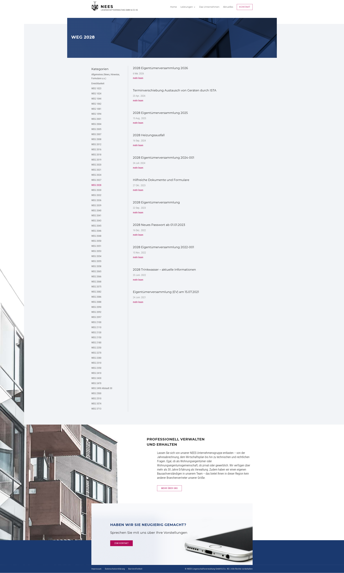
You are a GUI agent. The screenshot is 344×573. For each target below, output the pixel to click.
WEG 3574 (96, 403)
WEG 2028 (96, 185)
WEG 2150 (96, 337)
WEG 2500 (96, 393)
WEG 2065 (96, 271)
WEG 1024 (96, 93)
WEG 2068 (96, 281)
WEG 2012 (96, 144)
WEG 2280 (96, 357)
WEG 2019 (96, 159)
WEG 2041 (96, 215)
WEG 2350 (96, 367)
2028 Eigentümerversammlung (156, 202)
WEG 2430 (96, 378)
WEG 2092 (96, 312)
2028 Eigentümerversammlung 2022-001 (163, 247)
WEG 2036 (96, 200)
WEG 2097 (96, 317)
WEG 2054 (96, 256)
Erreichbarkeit (97, 83)
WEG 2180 (96, 342)
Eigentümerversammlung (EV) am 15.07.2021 (166, 292)
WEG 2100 (96, 322)
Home (173, 7)
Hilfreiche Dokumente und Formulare (161, 180)
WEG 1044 (96, 98)
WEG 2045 (96, 225)
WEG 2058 (96, 266)
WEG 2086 (96, 296)
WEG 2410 (96, 373)
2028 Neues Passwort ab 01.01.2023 (159, 225)
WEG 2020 (96, 164)
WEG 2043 (96, 220)
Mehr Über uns (169, 488)
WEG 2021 (96, 169)
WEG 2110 (96, 327)
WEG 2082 (96, 291)
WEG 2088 (96, 301)
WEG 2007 (96, 134)
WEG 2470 (96, 383)
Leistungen (186, 7)
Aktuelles (228, 7)
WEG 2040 (96, 210)
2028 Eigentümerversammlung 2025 (160, 113)
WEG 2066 (96, 276)
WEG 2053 (96, 251)
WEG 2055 (96, 261)
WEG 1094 (96, 113)
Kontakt (244, 7)
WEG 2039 (96, 205)
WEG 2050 (96, 240)
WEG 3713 (96, 408)
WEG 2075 (96, 286)
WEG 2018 (96, 154)
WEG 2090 (96, 307)
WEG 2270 (96, 352)
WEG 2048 (96, 235)
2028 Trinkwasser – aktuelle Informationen (164, 269)
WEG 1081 (96, 108)
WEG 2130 (96, 332)
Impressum (96, 569)
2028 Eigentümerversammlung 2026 (160, 68)
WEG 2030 (96, 190)
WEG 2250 (96, 347)
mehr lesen (138, 78)
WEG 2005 (96, 129)
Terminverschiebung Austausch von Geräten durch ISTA (174, 90)
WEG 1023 (96, 88)
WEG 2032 (96, 195)
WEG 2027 (96, 180)
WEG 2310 (96, 362)
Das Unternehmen (209, 7)
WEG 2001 (96, 119)
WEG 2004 (96, 124)
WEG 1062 (96, 103)
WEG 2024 (96, 174)
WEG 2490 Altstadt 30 (101, 388)
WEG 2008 (96, 139)
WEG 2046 (96, 230)
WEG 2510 (96, 398)
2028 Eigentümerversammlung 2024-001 (163, 157)
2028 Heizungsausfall (149, 135)
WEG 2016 (96, 149)
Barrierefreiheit (135, 569)
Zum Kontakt (121, 543)
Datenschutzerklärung (115, 569)
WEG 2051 (96, 246)
